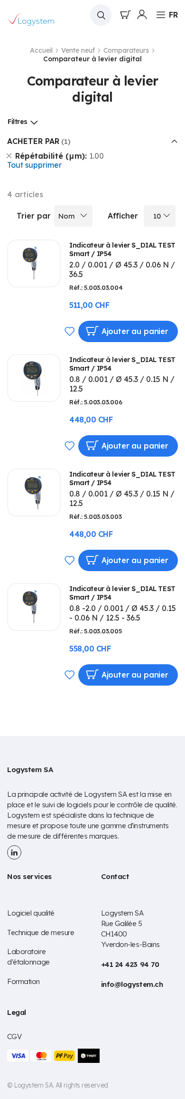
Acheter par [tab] (33, 141)
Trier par (34, 215)
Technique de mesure (40, 932)
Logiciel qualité (31, 912)
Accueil (42, 50)
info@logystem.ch (132, 984)
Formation (23, 981)
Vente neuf (79, 50)
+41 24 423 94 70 (130, 964)
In (14, 852)
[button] (173, 14)
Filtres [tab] (18, 121)
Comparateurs (127, 50)
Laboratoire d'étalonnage (28, 956)
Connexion (142, 14)
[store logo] (31, 19)
